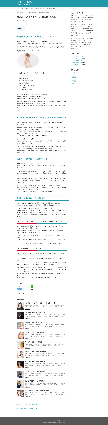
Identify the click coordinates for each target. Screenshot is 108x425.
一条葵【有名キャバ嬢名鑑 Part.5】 (35, 371)
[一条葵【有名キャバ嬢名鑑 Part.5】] (20, 374)
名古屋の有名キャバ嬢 (78, 60)
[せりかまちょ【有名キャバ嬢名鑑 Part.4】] (20, 393)
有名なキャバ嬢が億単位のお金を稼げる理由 (41, 8)
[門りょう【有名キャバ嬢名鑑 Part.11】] (20, 345)
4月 (74, 74)
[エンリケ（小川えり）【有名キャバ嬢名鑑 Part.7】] (20, 306)
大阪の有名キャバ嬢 (77, 62)
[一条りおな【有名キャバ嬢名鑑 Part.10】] (20, 315)
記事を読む (27, 309)
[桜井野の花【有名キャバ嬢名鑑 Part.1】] (20, 384)
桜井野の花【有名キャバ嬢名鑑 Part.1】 (37, 381)
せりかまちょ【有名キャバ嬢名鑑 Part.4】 (37, 390)
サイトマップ (50, 420)
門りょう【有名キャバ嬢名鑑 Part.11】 (36, 342)
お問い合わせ (58, 420)
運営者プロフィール (58, 8)
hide (23, 28)
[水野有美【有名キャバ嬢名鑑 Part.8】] (20, 325)
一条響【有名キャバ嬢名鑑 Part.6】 (35, 332)
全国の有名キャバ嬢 (21, 23)
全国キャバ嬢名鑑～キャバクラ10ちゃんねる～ (55, 422)
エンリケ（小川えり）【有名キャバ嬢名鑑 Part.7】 (40, 303)
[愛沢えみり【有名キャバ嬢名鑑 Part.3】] (20, 364)
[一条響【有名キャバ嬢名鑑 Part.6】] (20, 335)
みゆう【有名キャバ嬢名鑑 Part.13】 (36, 351)
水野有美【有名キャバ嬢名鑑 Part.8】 (36, 322)
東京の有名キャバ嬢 (31, 23)
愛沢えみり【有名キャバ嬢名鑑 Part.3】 (37, 361)
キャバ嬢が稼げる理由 (78, 56)
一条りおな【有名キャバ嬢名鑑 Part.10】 (37, 312)
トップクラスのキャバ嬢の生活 (22, 8)
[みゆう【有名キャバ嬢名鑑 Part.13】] (20, 354)
